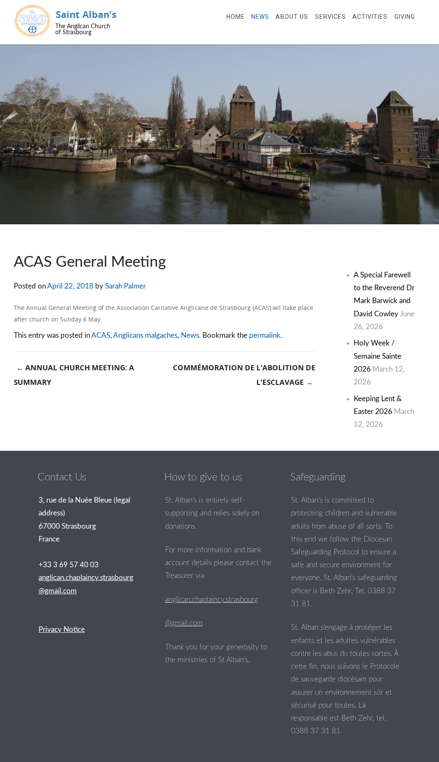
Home (235, 16)
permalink (264, 335)
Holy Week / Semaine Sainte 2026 (377, 355)
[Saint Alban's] (32, 21)
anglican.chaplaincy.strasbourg (211, 599)
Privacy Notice (62, 629)
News (260, 16)
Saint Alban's (86, 14)
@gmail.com (184, 623)
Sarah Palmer (125, 286)
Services (330, 16)
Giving (404, 16)
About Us (292, 16)
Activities (370, 16)
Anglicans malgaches (145, 335)
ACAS (100, 335)
